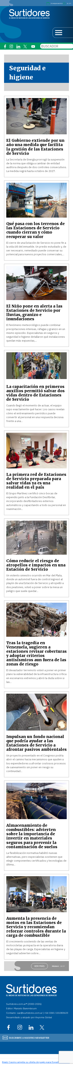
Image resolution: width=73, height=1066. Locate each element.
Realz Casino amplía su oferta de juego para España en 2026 (36, 1062)
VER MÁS (39, 966)
